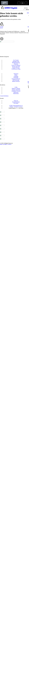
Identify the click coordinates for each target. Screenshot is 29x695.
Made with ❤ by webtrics (5, 144)
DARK (7, 8)
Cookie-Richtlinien (4, 96)
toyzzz (13, 8)
